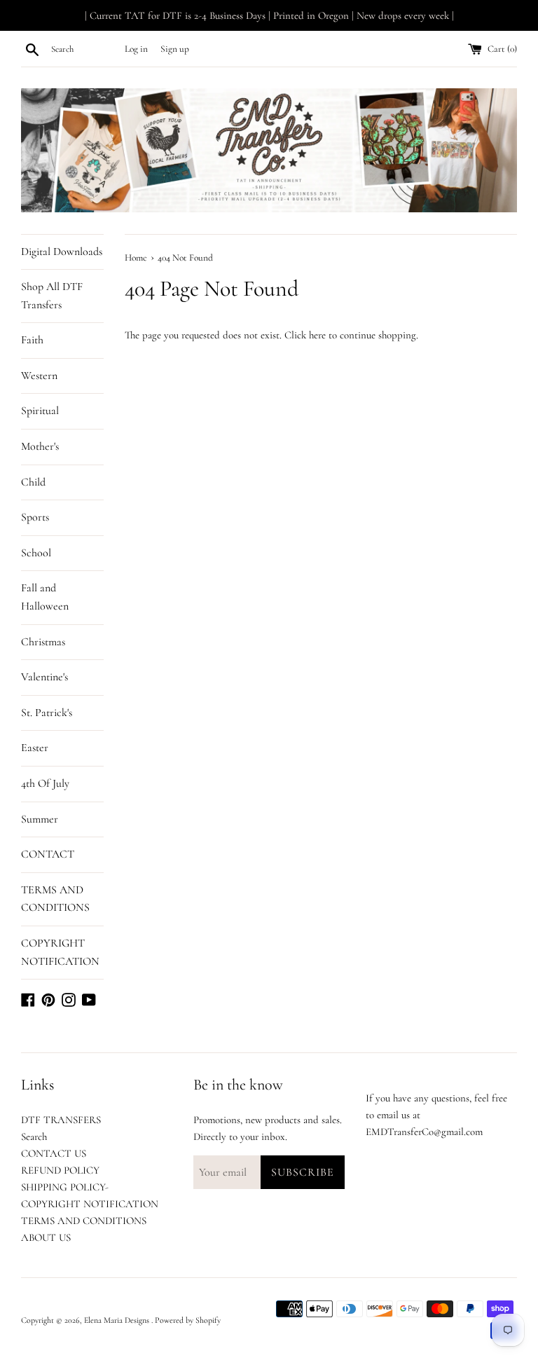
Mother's (40, 446)
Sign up (174, 49)
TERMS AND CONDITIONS (55, 899)
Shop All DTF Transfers (52, 296)
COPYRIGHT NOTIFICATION (60, 952)
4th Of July (45, 783)
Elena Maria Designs (117, 1320)
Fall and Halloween (45, 597)
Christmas (43, 642)
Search (34, 1136)
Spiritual (40, 411)
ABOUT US (46, 1237)
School (36, 553)
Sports (35, 517)
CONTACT (47, 854)
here (317, 335)
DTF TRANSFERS (61, 1119)
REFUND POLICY (60, 1170)
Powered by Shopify (188, 1320)
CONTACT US (53, 1153)
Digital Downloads (61, 252)
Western (39, 376)
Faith (32, 340)
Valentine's (44, 677)
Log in (136, 49)
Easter (34, 748)
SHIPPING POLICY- (65, 1187)
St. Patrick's (46, 713)
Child (33, 482)
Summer (39, 819)
